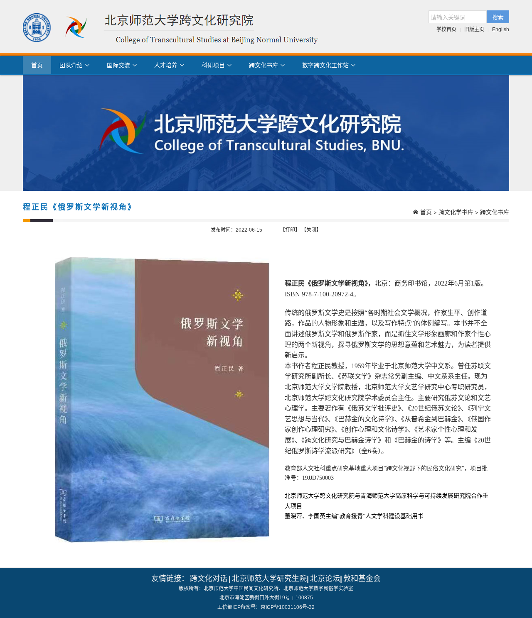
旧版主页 (474, 29)
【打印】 (290, 230)
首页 (37, 65)
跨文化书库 (494, 212)
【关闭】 (311, 230)
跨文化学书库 (455, 212)
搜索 (498, 17)
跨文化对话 (208, 578)
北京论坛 (325, 578)
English (500, 29)
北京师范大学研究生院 (269, 578)
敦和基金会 (362, 578)
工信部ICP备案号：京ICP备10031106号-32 (266, 607)
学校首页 (446, 29)
